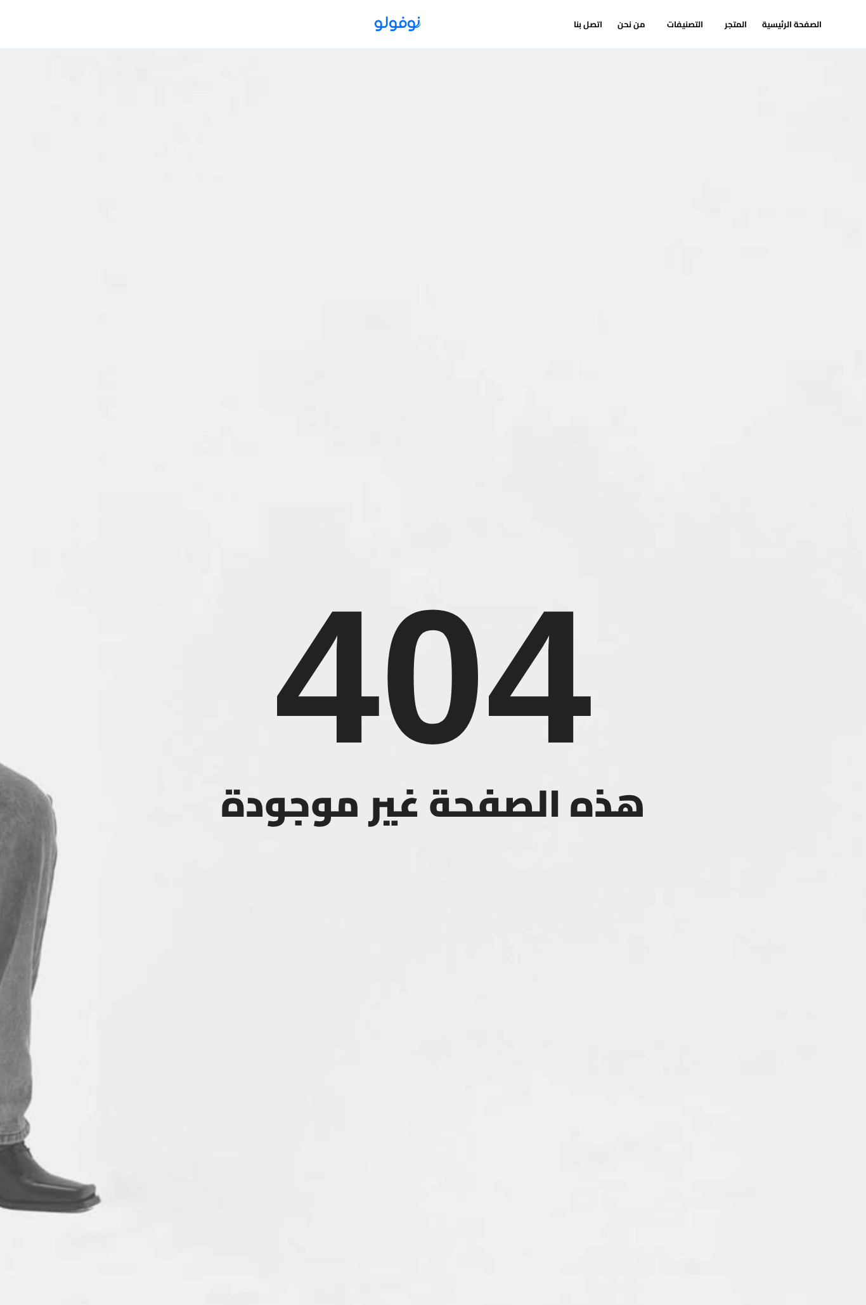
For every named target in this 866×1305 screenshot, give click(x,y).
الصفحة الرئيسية (792, 24)
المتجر (736, 24)
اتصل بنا (588, 24)
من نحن (631, 24)
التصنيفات (685, 24)
